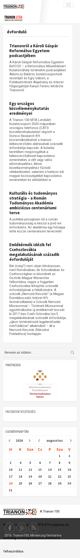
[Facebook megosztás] (10, 528)
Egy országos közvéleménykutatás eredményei (29, 108)
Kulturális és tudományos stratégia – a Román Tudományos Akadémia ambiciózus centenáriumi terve (33, 202)
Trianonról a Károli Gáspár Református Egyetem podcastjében (33, 50)
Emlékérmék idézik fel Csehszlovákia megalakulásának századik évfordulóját (34, 252)
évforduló (17, 31)
